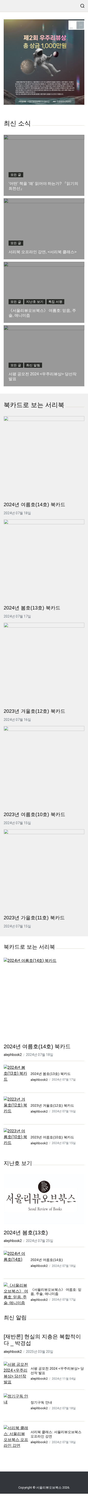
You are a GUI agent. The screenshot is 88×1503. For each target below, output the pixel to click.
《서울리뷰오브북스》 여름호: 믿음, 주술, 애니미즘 (42, 312)
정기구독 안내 (41, 1402)
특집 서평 (55, 302)
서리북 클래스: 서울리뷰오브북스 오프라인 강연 (56, 1434)
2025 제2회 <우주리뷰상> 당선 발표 (44, 62)
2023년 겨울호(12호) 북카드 (34, 711)
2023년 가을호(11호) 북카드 (34, 917)
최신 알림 (33, 365)
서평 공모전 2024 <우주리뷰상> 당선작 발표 (43, 376)
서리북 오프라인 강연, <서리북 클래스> (43, 252)
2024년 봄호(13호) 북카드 (32, 607)
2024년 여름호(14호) (47, 1260)
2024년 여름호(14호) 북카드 (34, 504)
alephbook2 (13, 1055)
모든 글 (16, 175)
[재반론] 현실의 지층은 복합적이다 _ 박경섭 (42, 1340)
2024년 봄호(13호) (26, 1233)
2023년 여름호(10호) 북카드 (34, 814)
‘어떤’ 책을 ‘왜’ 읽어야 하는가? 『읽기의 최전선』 (43, 185)
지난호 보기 (35, 302)
